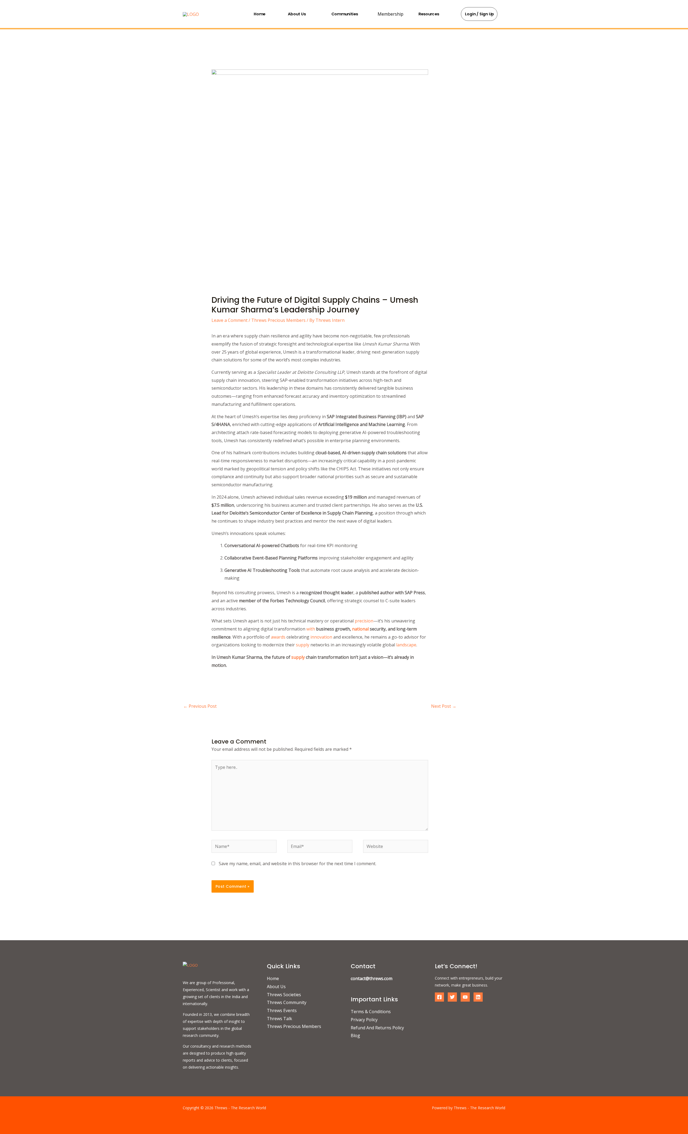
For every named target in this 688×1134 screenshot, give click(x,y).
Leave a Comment (230, 320)
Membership (390, 14)
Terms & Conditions (371, 1012)
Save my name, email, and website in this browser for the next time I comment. (297, 864)
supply (302, 645)
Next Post (443, 706)
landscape (406, 645)
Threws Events (282, 1010)
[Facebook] (439, 997)
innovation (321, 637)
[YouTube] (465, 997)
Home (259, 13)
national (360, 629)
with (310, 629)
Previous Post (200, 706)
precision (364, 621)
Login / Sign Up (479, 14)
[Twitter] (452, 997)
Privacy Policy (364, 1020)
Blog (355, 1035)
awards (278, 637)
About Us (297, 13)
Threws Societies (284, 995)
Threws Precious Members (278, 320)
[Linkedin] (478, 997)
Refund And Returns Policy (377, 1028)
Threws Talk (279, 1019)
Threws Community (286, 1002)
